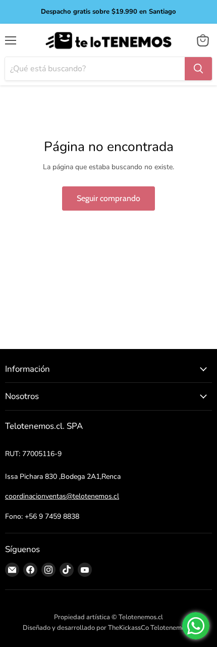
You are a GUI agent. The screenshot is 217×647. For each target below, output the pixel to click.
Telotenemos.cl (172, 627)
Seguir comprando (109, 198)
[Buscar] (198, 68)
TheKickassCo (128, 627)
